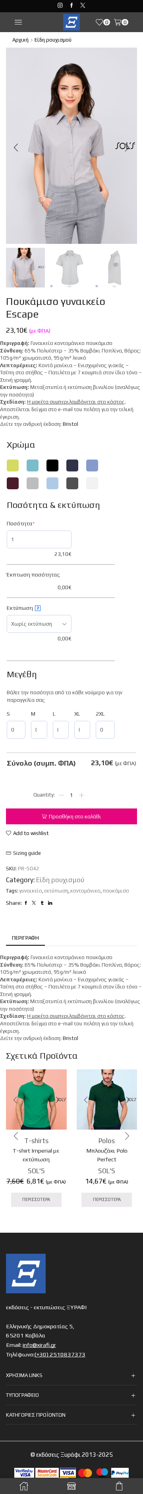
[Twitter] (82, 6)
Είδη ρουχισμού (53, 40)
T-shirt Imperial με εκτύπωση (36, 1155)
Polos (107, 1141)
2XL (100, 714)
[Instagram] (60, 6)
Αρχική (20, 40)
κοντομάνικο (85, 891)
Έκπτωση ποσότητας (33, 574)
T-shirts (36, 1141)
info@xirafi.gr (39, 1344)
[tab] (25, 938)
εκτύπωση (56, 891)
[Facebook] (71, 6)
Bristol (70, 424)
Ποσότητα (33, 523)
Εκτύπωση (23, 608)
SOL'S (36, 1171)
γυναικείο (30, 891)
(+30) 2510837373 (60, 1354)
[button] (16, 148)
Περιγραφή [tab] (25, 938)
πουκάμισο (115, 891)
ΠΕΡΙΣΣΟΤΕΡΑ (36, 1199)
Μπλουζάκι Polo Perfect (107, 1155)
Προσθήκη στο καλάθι (75, 817)
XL (77, 714)
